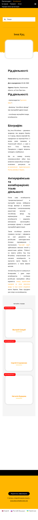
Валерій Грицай (19, 330)
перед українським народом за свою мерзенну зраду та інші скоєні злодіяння (19, 284)
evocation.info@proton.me (19, 501)
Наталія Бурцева (19, 396)
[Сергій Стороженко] (19, 346)
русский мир (24, 245)
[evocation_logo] (11, 12)
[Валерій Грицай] (19, 313)
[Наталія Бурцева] (19, 380)
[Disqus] (19, 441)
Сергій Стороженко (19, 363)
